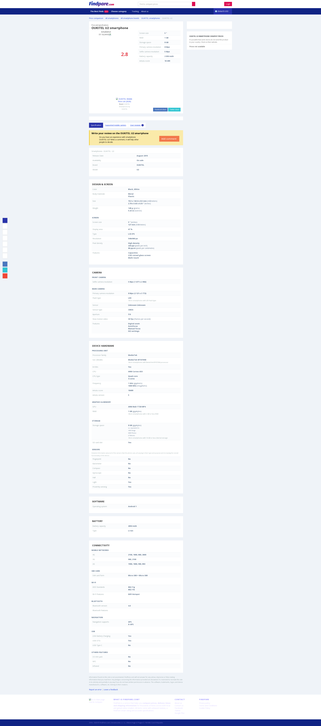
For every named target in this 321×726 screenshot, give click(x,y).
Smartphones (97, 151)
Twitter (177, 710)
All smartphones (112, 18)
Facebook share (160, 109)
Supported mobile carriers (115, 125)
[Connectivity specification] (5, 255)
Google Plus (179, 713)
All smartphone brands (130, 18)
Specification (96, 125)
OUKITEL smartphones (150, 18)
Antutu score (144, 61)
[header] (193, 4)
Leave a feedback (111, 689)
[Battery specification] (5, 249)
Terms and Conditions (208, 705)
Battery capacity (146, 56)
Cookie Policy (204, 708)
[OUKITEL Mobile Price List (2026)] (124, 100)
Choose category (119, 11)
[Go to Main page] (99, 699)
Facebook (179, 708)
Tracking (135, 11)
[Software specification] (5, 243)
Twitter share (174, 109)
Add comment (169, 138)
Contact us (179, 705)
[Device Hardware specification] (5, 238)
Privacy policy (204, 703)
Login (228, 4)
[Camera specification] (5, 232)
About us (144, 11)
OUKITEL (127, 104)
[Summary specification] (5, 220)
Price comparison (96, 18)
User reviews (136, 125)
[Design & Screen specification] (5, 226)
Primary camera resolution (150, 47)
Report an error (95, 689)
